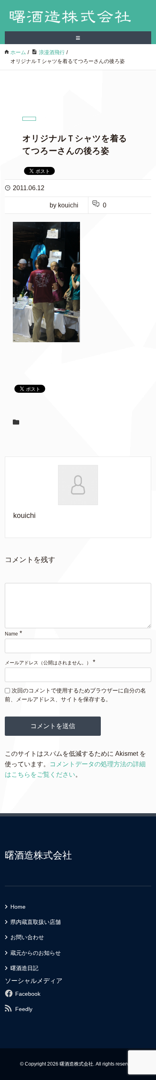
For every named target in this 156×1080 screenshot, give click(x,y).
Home (18, 906)
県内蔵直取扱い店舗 (35, 922)
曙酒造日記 (24, 968)
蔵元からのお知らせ (35, 953)
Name (11, 634)
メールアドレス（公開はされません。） (48, 663)
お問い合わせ (27, 937)
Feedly (23, 1009)
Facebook (27, 994)
